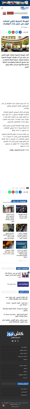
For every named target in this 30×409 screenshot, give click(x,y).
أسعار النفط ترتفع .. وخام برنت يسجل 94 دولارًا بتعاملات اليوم (15, 315)
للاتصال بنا (6, 403)
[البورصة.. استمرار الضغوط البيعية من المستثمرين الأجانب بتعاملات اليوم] (21, 228)
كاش (13, 188)
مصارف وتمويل (23, 353)
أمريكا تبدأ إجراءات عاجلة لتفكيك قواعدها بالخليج (15, 309)
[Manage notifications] (3, 405)
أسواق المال (25, 17)
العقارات (24, 359)
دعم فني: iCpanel (15, 406)
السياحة (24, 378)
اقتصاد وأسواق (23, 350)
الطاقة (25, 368)
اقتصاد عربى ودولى (22, 356)
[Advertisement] (15, 85)
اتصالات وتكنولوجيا (22, 375)
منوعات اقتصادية (23, 365)
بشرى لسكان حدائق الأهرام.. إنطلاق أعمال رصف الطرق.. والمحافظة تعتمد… (14, 321)
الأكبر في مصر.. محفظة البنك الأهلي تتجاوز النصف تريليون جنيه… (13, 275)
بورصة (17, 188)
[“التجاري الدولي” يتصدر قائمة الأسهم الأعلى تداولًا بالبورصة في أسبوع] (8, 228)
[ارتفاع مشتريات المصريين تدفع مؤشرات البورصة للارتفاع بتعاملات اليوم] (8, 209)
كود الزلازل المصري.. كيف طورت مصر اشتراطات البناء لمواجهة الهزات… (16, 298)
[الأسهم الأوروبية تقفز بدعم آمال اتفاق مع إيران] (21, 209)
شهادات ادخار (23, 389)
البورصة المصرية (22, 188)
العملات (24, 372)
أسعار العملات (23, 395)
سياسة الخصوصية (14, 404)
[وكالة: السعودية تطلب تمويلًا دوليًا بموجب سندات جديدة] (8, 245)
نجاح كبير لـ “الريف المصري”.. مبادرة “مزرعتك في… (16, 304)
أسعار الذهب (23, 392)
